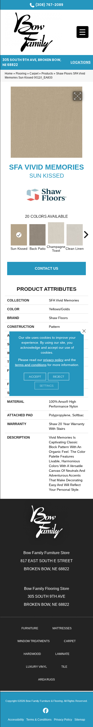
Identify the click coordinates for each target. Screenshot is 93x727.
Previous (7, 232)
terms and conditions (30, 364)
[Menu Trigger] (82, 32)
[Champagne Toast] (56, 233)
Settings (46, 385)
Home (9, 73)
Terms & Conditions (39, 719)
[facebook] (45, 711)
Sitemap (79, 719)
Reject (58, 376)
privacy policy (53, 359)
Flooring (21, 73)
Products (47, 73)
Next (85, 232)
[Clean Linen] (74, 235)
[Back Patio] (37, 235)
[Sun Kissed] (19, 235)
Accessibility (16, 719)
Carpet (34, 73)
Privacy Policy (63, 719)
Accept (35, 376)
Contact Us (46, 268)
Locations (81, 62)
